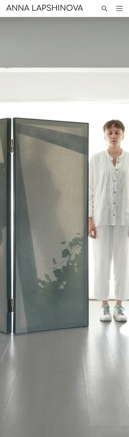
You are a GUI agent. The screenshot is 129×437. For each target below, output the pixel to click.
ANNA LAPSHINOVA (44, 8)
